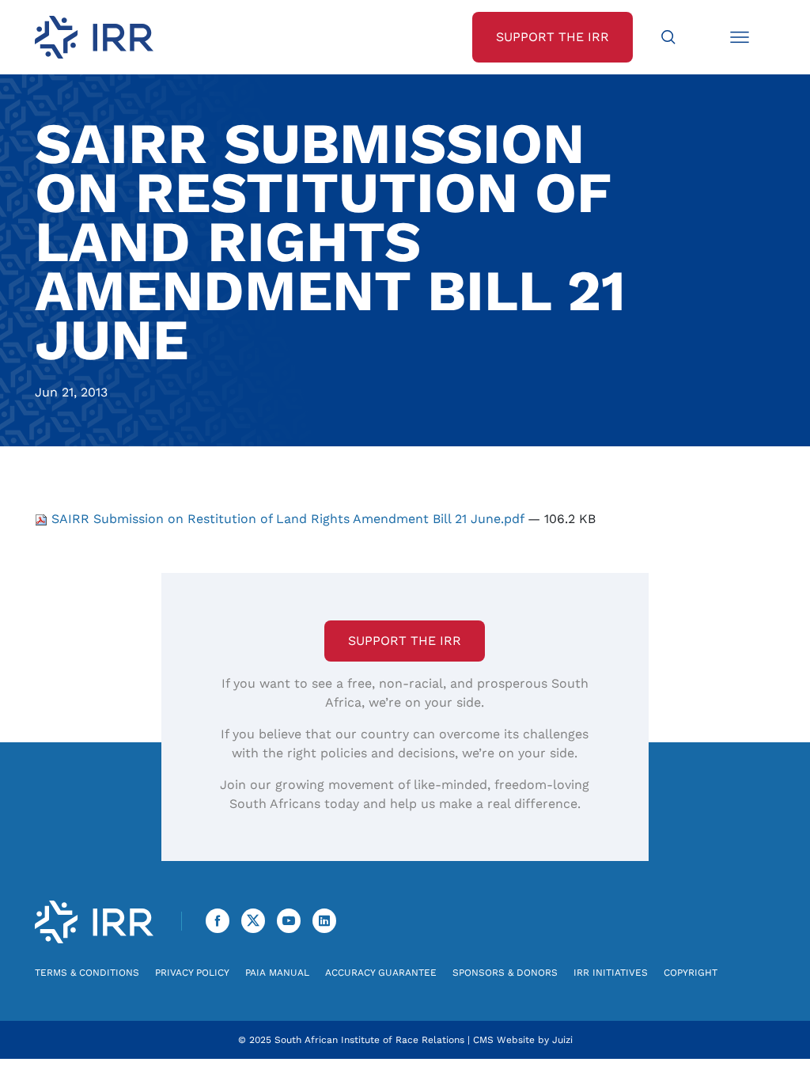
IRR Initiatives (610, 972)
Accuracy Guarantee (381, 972)
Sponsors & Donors (505, 972)
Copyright (690, 972)
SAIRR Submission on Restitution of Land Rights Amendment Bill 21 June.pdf (287, 518)
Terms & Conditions (87, 972)
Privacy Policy (192, 972)
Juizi (562, 1039)
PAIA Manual (277, 972)
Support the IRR (404, 640)
